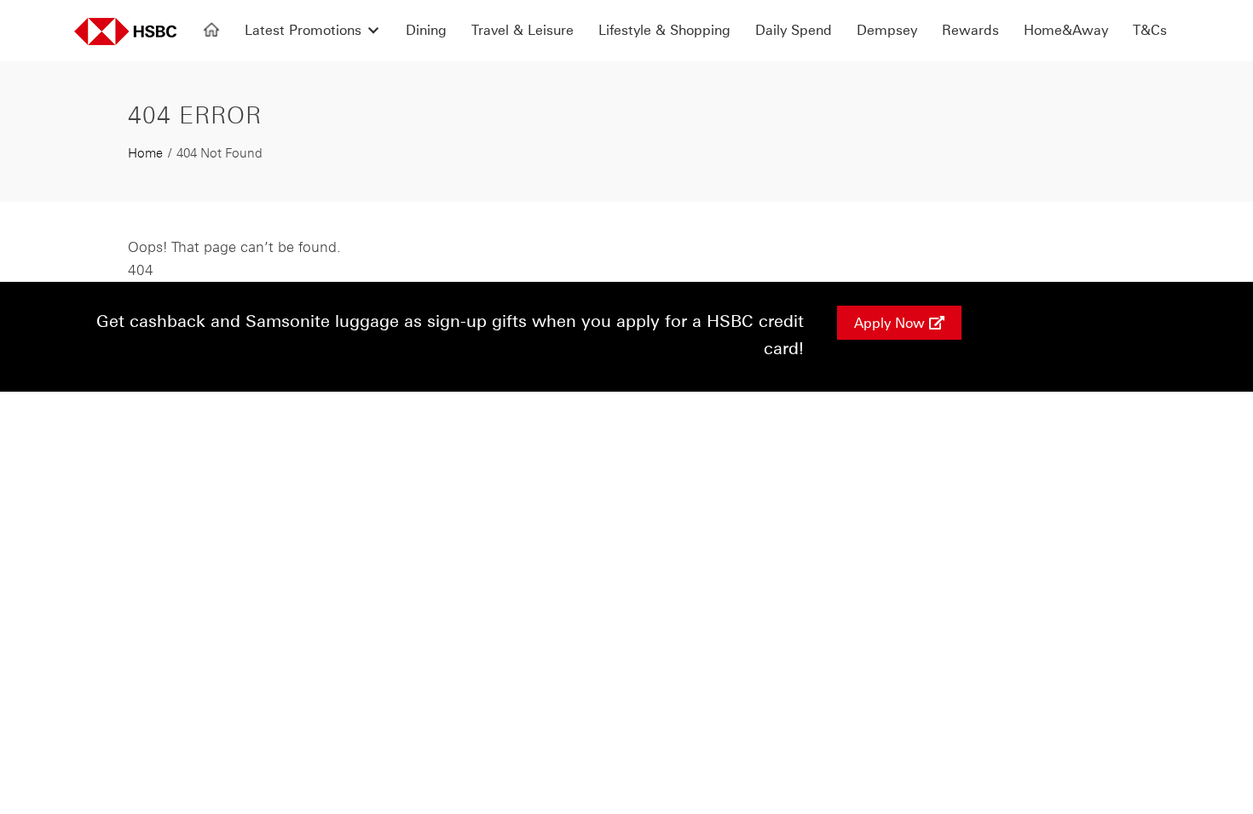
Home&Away (1066, 29)
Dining (426, 29)
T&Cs (1150, 29)
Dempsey (887, 29)
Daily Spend (793, 29)
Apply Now (891, 322)
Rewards (970, 29)
